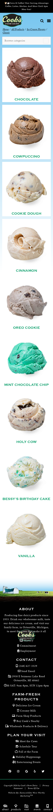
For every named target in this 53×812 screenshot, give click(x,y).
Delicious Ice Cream (28, 705)
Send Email (28, 671)
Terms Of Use (33, 788)
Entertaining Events (29, 762)
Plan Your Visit (26, 735)
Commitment (27, 645)
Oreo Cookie (26, 328)
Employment (28, 651)
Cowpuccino (26, 156)
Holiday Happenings (28, 757)
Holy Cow (26, 442)
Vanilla (26, 556)
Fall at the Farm (28, 751)
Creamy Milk (28, 710)
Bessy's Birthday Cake (26, 499)
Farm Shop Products (28, 716)
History (28, 640)
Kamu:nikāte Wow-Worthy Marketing (32, 794)
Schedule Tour (28, 746)
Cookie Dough (27, 214)
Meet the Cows (29, 741)
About (5, 809)
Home (6, 29)
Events (37, 809)
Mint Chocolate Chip (26, 385)
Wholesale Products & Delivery (29, 726)
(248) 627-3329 (28, 666)
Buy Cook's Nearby (27, 721)
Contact (48, 809)
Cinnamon (26, 271)
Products (16, 809)
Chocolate (27, 99)
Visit (26, 809)
